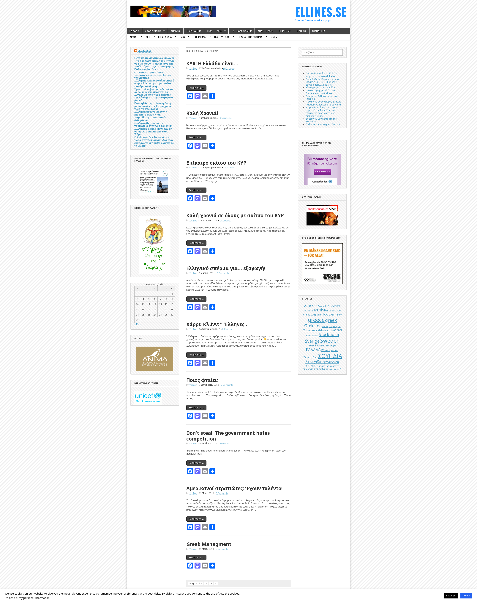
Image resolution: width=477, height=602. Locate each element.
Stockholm (329, 334)
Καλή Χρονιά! (202, 113)
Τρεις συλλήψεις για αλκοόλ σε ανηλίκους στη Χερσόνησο (153, 90)
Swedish (314, 345)
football (329, 314)
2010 (307, 306)
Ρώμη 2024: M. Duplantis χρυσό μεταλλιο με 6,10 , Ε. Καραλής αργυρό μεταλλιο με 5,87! (322, 82)
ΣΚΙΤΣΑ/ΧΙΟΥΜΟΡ (241, 31)
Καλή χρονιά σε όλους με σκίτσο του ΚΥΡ (235, 215)
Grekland (313, 325)
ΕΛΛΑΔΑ (134, 31)
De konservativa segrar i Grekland (323, 124)
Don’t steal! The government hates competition (228, 436)
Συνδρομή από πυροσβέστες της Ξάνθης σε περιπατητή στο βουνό (153, 97)
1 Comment (228, 167)
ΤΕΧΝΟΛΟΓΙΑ (193, 31)
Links (182, 37)
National (336, 330)
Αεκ (327, 345)
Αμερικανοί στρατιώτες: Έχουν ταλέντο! (234, 488)
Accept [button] (466, 595)
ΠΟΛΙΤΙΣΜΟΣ (214, 31)
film (320, 314)
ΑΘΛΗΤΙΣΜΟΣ (265, 31)
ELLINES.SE (321, 11)
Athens (336, 306)
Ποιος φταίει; (202, 380)
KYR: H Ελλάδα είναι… (212, 63)
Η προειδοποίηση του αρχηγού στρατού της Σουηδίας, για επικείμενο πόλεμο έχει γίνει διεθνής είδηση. (322, 111)
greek (331, 320)
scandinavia (312, 335)
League (337, 326)
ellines (306, 314)
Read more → (196, 87)
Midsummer (324, 330)
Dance (327, 310)
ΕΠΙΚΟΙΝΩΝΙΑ (165, 37)
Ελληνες (307, 357)
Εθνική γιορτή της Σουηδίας (320, 87)
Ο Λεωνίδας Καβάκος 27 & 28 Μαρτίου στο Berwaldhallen (321, 75)
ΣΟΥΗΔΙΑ (330, 356)
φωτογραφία (335, 369)
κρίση (322, 366)
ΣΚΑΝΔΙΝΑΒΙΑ (153, 31)
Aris (329, 306)
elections (336, 310)
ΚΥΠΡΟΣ (302, 31)
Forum (273, 37)
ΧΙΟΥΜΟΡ (312, 366)
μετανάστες (332, 366)
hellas (325, 326)
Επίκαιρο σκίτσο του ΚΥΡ (216, 162)
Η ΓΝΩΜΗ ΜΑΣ (199, 37)
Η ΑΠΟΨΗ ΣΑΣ (222, 37)
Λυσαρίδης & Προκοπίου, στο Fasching (322, 97)
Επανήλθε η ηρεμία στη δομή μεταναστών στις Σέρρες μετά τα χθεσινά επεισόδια (154, 106)
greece (316, 319)
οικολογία (308, 369)
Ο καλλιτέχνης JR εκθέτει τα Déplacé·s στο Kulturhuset (320, 92)
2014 (314, 306)
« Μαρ (137, 324)
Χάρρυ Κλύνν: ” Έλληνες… (217, 324)
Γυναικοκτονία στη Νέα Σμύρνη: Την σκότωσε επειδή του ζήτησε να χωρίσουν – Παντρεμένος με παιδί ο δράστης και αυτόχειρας (154, 62)
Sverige (312, 341)
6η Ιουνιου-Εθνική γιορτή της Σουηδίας (321, 120)
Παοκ (315, 357)
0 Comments (229, 68)
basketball (309, 310)
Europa (314, 314)
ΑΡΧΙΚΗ (133, 37)
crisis (319, 310)
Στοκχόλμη (315, 361)
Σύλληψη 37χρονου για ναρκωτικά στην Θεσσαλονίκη (153, 124)
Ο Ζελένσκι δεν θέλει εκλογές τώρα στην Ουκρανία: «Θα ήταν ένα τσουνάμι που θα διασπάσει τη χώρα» (154, 141)
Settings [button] (450, 595)
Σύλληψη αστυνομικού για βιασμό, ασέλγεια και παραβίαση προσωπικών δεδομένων (150, 116)
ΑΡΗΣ (322, 345)
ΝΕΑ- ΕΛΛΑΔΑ (144, 51)
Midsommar (310, 330)
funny (339, 314)
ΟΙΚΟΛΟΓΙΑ (318, 31)
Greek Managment (208, 544)
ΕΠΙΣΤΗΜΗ (285, 31)
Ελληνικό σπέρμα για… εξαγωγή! (225, 268)
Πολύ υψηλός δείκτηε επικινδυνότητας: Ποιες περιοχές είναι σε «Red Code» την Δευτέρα (152, 73)
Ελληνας (335, 350)
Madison (193, 68)
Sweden (330, 340)
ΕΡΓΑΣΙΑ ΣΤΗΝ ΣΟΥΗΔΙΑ (250, 37)
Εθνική (326, 350)
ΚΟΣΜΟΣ (176, 31)
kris (331, 326)
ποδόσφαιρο (321, 369)
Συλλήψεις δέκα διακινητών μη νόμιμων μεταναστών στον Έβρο (153, 131)
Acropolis (322, 306)
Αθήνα (333, 345)
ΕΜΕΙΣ (148, 37)
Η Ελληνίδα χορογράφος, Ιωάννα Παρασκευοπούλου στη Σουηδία (323, 103)
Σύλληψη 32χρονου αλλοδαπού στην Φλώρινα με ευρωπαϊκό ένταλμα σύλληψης (154, 83)
